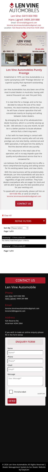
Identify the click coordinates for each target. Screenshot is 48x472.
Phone (10, 357)
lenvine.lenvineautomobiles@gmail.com (24, 25)
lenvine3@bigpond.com (27, 22)
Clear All (8, 215)
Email (10, 365)
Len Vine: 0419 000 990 (24, 16)
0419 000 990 (15, 193)
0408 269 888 (22, 298)
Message (11, 374)
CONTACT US (24, 203)
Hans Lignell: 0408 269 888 (24, 19)
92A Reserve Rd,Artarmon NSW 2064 (14, 322)
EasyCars (25, 469)
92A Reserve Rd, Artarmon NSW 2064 (28, 28)
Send (12, 400)
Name (10, 348)
